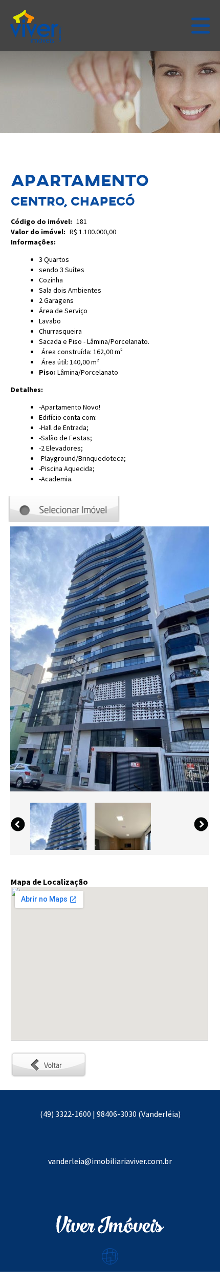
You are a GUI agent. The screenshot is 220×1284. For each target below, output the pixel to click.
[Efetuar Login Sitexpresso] (66, 1258)
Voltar (22, 1057)
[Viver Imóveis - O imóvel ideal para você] (35, 25)
